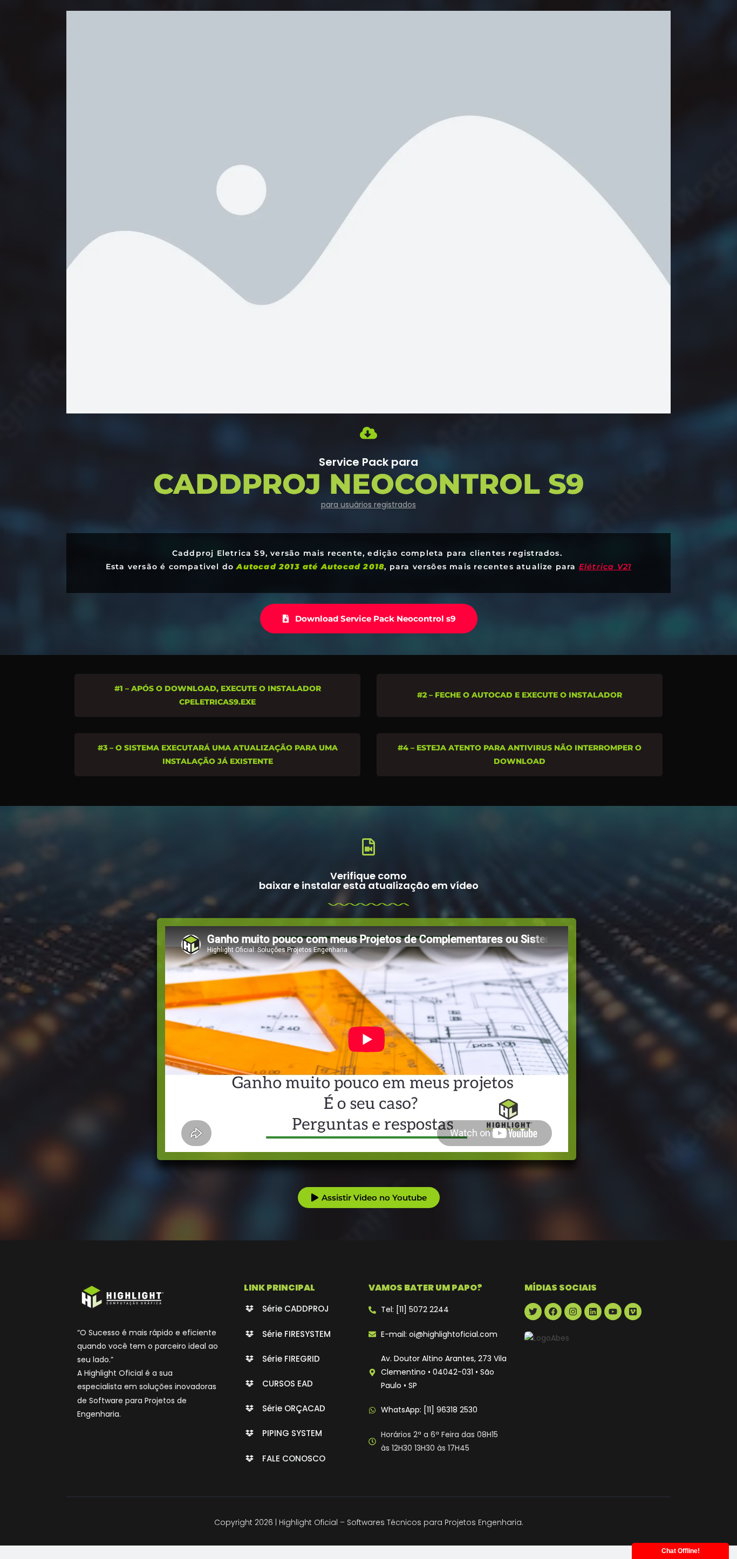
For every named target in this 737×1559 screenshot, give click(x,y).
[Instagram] (573, 1311)
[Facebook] (553, 1311)
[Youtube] (613, 1311)
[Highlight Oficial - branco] (121, 1297)
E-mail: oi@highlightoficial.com (439, 1334)
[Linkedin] (593, 1311)
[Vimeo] (633, 1311)
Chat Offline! (680, 1551)
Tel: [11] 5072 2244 (415, 1309)
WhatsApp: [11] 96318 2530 (429, 1409)
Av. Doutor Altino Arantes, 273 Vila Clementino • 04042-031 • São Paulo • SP (444, 1372)
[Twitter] (533, 1311)
